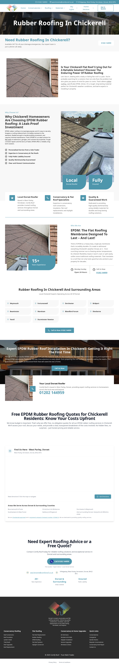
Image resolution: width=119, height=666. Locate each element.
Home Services (86, 8)
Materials (59, 8)
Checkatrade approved (19, 517)
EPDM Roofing (36, 640)
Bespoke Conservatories (96, 642)
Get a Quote (103, 8)
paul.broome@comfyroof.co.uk (63, 2)
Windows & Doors (66, 644)
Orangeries (92, 637)
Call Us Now (59, 368)
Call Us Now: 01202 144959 (61, 330)
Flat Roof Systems (37, 642)
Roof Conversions (9, 635)
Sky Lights (71, 8)
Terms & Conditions (64, 662)
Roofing (48, 8)
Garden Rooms (93, 640)
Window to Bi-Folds (66, 637)
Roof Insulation (8, 637)
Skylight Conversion (38, 644)
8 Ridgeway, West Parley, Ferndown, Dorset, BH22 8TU (97, 2)
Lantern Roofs (8, 640)
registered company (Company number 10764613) (44, 517)
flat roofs (8, 140)
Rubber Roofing (36, 637)
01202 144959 (42, 2)
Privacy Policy (52, 662)
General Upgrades (66, 642)
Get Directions (104, 497)
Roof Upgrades (8, 644)
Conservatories (34, 8)
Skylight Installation (66, 640)
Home (23, 8)
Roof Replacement (9, 647)
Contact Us (92, 647)
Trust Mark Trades (67, 655)
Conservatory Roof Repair (96, 644)
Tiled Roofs (7, 642)
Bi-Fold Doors (65, 635)
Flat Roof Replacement (38, 635)
